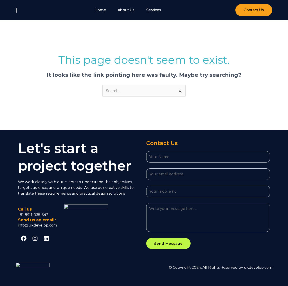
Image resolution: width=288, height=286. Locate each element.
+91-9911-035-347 (33, 215)
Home (100, 10)
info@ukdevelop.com (37, 225)
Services (153, 10)
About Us (126, 10)
